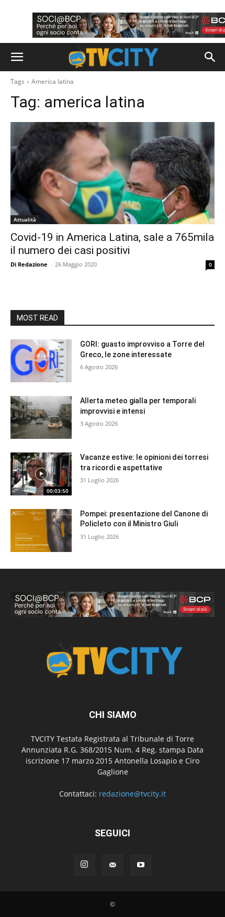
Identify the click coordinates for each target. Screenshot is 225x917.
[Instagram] (84, 864)
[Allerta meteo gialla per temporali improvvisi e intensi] (41, 417)
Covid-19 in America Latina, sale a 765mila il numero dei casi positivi (112, 244)
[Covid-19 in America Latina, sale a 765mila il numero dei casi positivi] (112, 173)
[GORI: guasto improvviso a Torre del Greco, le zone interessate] (41, 360)
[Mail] (112, 865)
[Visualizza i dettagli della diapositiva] (112, 604)
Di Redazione (29, 264)
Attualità (25, 219)
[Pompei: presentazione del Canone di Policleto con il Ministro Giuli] (41, 530)
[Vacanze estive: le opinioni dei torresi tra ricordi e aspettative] (41, 473)
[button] (16, 57)
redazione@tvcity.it (132, 794)
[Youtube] (140, 865)
